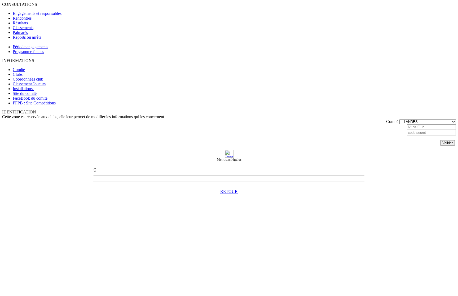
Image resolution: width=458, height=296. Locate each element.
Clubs (18, 74)
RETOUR (229, 191)
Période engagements (30, 47)
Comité (19, 69)
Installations (23, 88)
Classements (23, 27)
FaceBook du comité (30, 98)
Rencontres (22, 18)
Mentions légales (229, 159)
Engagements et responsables (37, 13)
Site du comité (25, 93)
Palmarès (20, 32)
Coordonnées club (28, 79)
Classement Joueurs (29, 84)
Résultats (20, 23)
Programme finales (28, 51)
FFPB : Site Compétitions (34, 103)
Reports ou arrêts (27, 37)
